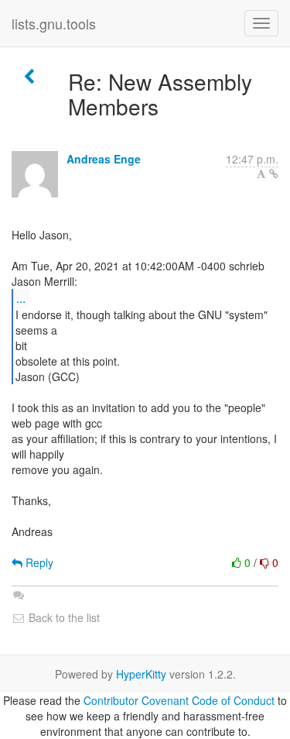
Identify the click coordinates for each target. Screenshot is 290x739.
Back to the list (63, 617)
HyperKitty (141, 674)
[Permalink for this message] (273, 173)
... (21, 298)
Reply (37, 562)
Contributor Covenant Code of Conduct (179, 700)
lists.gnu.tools (54, 23)
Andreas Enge (104, 159)
